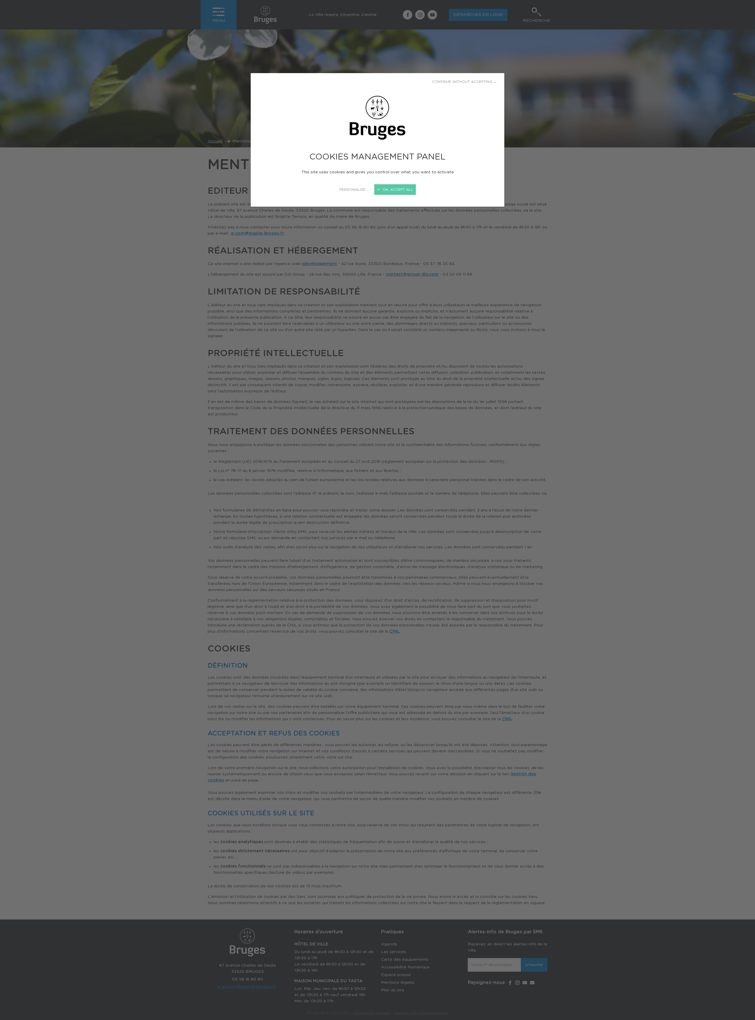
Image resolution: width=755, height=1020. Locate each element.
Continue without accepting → (464, 81)
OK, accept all (397, 189)
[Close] (377, 510)
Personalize (352, 189)
